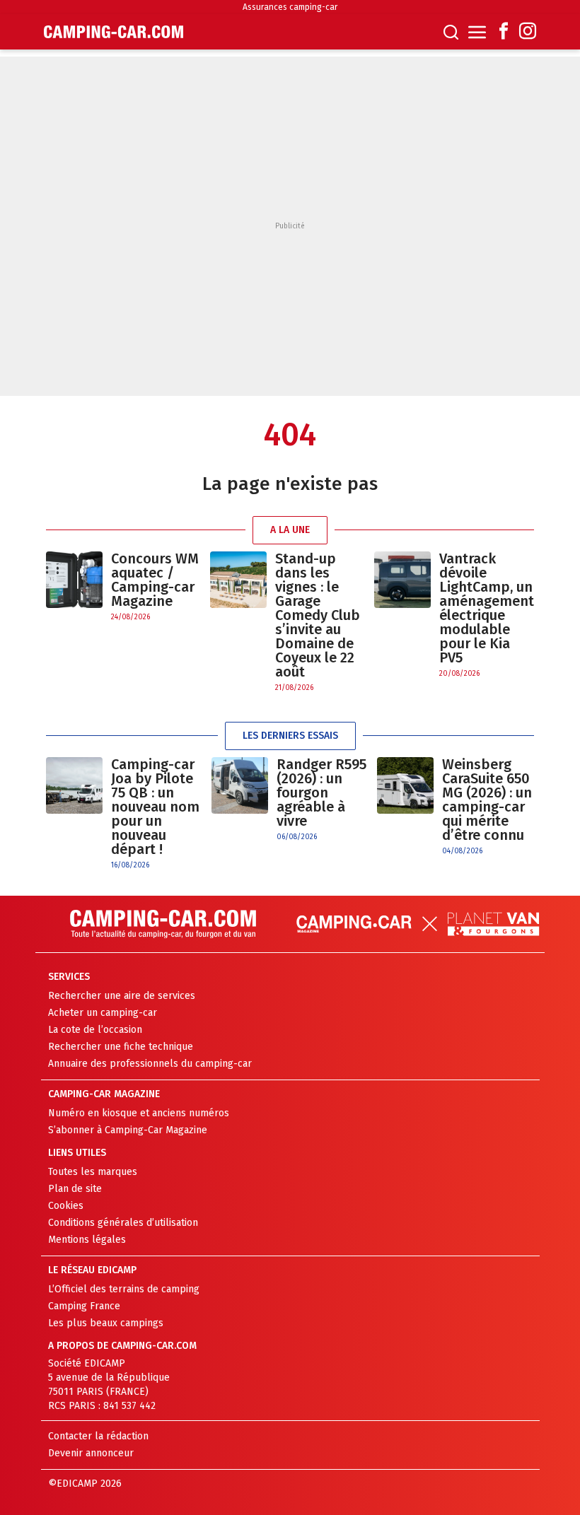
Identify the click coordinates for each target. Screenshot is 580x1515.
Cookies (65, 1206)
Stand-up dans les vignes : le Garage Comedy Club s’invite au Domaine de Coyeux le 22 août (317, 615)
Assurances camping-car (290, 7)
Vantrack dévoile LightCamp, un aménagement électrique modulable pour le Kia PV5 (486, 608)
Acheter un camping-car (102, 1013)
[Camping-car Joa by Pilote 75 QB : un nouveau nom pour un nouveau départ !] (74, 814)
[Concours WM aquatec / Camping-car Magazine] (74, 587)
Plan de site (75, 1189)
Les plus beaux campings (105, 1323)
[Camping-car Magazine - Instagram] (527, 32)
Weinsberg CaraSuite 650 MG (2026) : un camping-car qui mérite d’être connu (487, 799)
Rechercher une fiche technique (120, 1047)
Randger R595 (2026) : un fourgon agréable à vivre (321, 792)
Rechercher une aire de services (121, 996)
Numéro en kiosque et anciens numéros (138, 1113)
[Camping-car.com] (113, 32)
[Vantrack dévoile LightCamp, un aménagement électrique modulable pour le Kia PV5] (402, 615)
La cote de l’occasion (95, 1030)
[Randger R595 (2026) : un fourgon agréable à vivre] (239, 800)
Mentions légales (87, 1240)
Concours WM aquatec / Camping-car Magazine (155, 579)
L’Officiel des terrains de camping (123, 1289)
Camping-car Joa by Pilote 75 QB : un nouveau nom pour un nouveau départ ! (155, 807)
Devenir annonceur (91, 1453)
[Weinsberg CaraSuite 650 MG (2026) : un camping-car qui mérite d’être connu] (405, 807)
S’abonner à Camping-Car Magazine (127, 1130)
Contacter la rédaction (98, 1436)
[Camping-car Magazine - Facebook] (503, 32)
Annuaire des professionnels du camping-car (150, 1064)
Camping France (84, 1306)
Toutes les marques (92, 1172)
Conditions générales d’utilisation (123, 1223)
